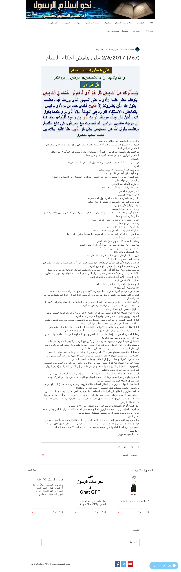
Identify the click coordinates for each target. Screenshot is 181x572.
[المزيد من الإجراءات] (43, 49)
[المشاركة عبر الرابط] (119, 447)
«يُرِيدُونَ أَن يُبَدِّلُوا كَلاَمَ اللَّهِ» (50, 479)
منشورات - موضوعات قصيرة (116, 31)
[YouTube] (130, 564)
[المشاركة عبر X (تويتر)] (132, 447)
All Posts (149, 31)
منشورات (136, 31)
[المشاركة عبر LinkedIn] (125, 447)
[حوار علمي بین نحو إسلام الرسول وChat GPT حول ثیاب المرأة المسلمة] (90, 485)
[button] (31, 31)
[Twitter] (123, 564)
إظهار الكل (32, 470)
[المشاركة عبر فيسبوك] (138, 447)
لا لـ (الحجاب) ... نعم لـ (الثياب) (134, 501)
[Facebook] (117, 564)
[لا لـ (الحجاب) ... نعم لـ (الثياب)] (133, 485)
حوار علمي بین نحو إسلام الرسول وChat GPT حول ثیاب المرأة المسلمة (91, 503)
